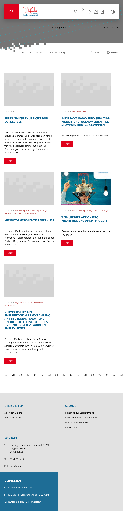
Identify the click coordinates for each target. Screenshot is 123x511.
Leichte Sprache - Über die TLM (81, 417)
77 (6, 374)
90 (99, 374)
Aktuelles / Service (37, 52)
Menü (11, 11)
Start (22, 52)
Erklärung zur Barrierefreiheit (80, 412)
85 (63, 374)
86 (71, 374)
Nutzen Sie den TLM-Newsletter (24, 501)
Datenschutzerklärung (76, 422)
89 (92, 374)
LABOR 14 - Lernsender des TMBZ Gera (28, 494)
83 (49, 374)
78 (13, 374)
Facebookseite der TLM (20, 487)
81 (35, 374)
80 (27, 374)
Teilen (96, 52)
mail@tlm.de (16, 466)
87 (78, 374)
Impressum (71, 427)
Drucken (114, 52)
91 (107, 374)
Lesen (11, 161)
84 (56, 374)
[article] (33, 118)
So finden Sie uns (13, 412)
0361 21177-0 (17, 458)
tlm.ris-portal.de (12, 417)
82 (42, 374)
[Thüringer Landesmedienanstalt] (30, 11)
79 (20, 374)
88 (85, 374)
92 (114, 374)
